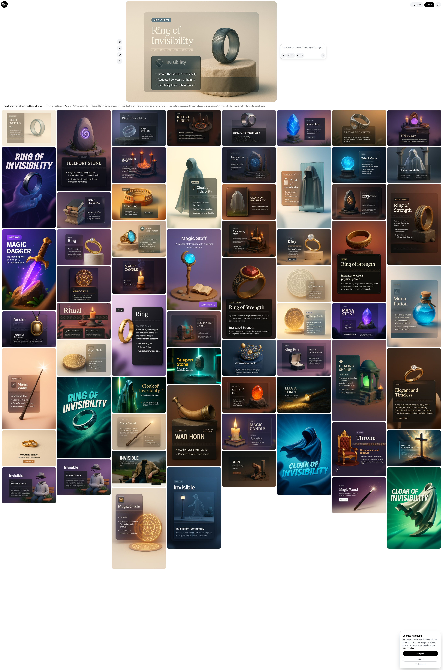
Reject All (420, 659)
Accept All (420, 653)
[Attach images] (283, 55)
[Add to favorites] (119, 54)
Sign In (429, 5)
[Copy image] (119, 42)
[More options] (119, 61)
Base (66, 106)
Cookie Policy (408, 648)
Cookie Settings (420, 664)
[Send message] (323, 55)
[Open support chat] (438, 5)
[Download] (119, 48)
